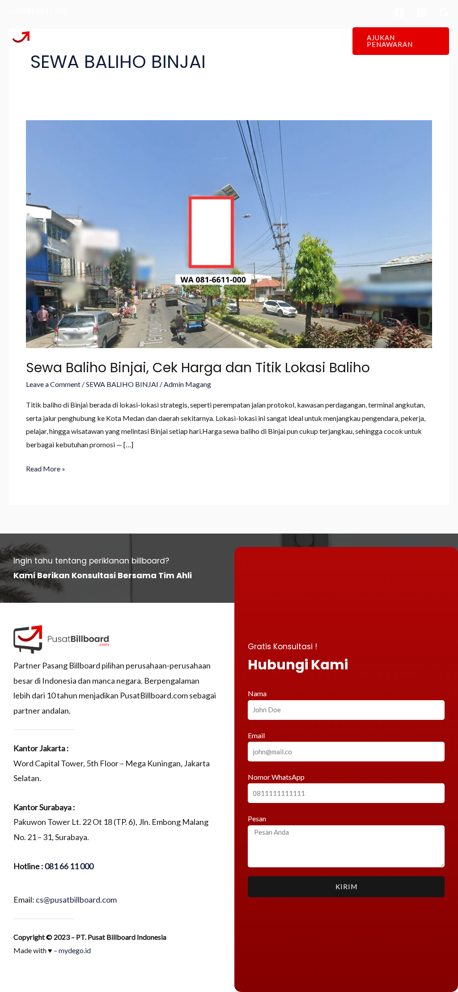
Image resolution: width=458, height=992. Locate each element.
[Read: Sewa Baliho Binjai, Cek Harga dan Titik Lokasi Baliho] (229, 233)
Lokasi (220, 41)
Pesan (257, 818)
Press (289, 41)
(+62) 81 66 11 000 (38, 11)
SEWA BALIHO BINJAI (122, 384)
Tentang (183, 41)
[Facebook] (399, 12)
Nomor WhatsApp (276, 777)
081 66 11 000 (69, 866)
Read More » (45, 467)
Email (256, 735)
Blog (320, 41)
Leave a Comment (53, 384)
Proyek (256, 41)
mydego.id (75, 950)
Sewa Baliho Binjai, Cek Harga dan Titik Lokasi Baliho (198, 367)
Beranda (144, 41)
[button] (400, 41)
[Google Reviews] (444, 12)
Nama (257, 693)
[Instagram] (421, 12)
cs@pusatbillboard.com (76, 899)
